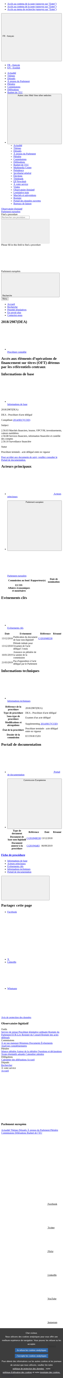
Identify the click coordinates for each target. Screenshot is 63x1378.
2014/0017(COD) (21, 420)
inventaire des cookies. (50, 1372)
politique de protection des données (28, 1369)
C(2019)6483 (33, 845)
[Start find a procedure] (25, 231)
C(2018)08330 (45, 638)
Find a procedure (9, 214)
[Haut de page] (25, 888)
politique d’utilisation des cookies (17, 1372)
